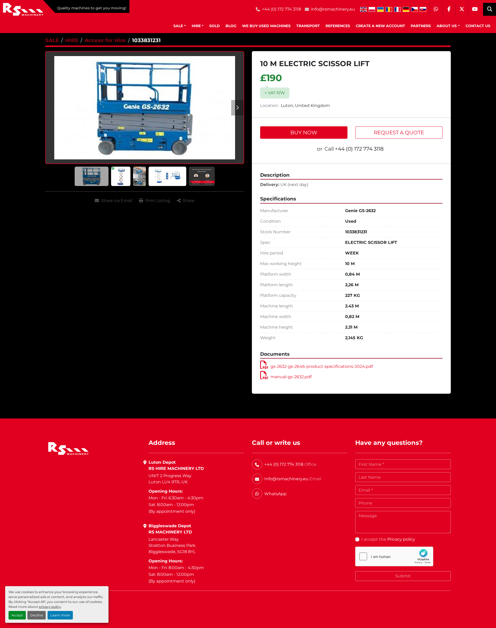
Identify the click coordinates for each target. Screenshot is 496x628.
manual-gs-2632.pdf (291, 376)
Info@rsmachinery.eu (286, 478)
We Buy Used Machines (266, 26)
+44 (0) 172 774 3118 (281, 9)
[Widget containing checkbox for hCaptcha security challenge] (394, 556)
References (338, 26)
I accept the (388, 539)
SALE (178, 26)
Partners (421, 26)
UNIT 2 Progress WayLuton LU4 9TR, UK (170, 478)
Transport (308, 26)
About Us (447, 26)
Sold (214, 26)
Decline (36, 615)
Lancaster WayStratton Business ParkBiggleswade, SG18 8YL (172, 545)
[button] (179, 26)
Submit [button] (403, 575)
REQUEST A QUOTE (399, 132)
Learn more (60, 615)
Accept (17, 615)
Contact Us (478, 26)
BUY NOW (303, 132)
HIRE (196, 26)
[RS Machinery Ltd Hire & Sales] (68, 448)
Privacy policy (401, 539)
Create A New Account (380, 26)
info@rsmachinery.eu (333, 9)
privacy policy (50, 607)
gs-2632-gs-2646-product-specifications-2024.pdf (321, 366)
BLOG (231, 26)
